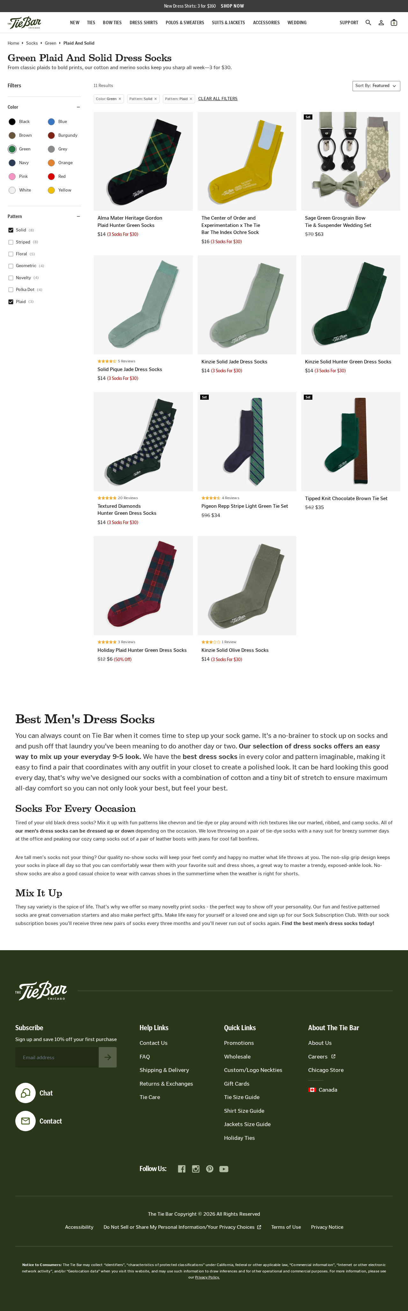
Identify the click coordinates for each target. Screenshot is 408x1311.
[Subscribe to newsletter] (108, 1057)
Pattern (15, 216)
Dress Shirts (144, 22)
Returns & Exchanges (166, 1083)
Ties (91, 22)
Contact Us (154, 1042)
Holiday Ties (239, 1137)
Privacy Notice (327, 1227)
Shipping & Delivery (164, 1070)
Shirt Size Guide (244, 1110)
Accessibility (79, 1227)
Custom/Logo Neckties (253, 1070)
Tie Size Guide (241, 1097)
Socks (32, 43)
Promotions (239, 1042)
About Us (320, 1042)
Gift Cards (237, 1083)
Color (13, 107)
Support (349, 22)
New (74, 22)
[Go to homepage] (24, 22)
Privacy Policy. (207, 1277)
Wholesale (237, 1056)
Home (13, 43)
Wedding (297, 22)
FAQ (145, 1056)
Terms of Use (286, 1227)
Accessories (266, 22)
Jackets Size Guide (247, 1124)
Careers (318, 1056)
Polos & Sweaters (185, 22)
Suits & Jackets (228, 22)
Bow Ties (112, 22)
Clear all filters (218, 99)
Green (50, 43)
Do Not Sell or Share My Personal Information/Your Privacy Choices (179, 1227)
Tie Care (150, 1097)
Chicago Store (326, 1070)
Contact (51, 1121)
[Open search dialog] (368, 22)
